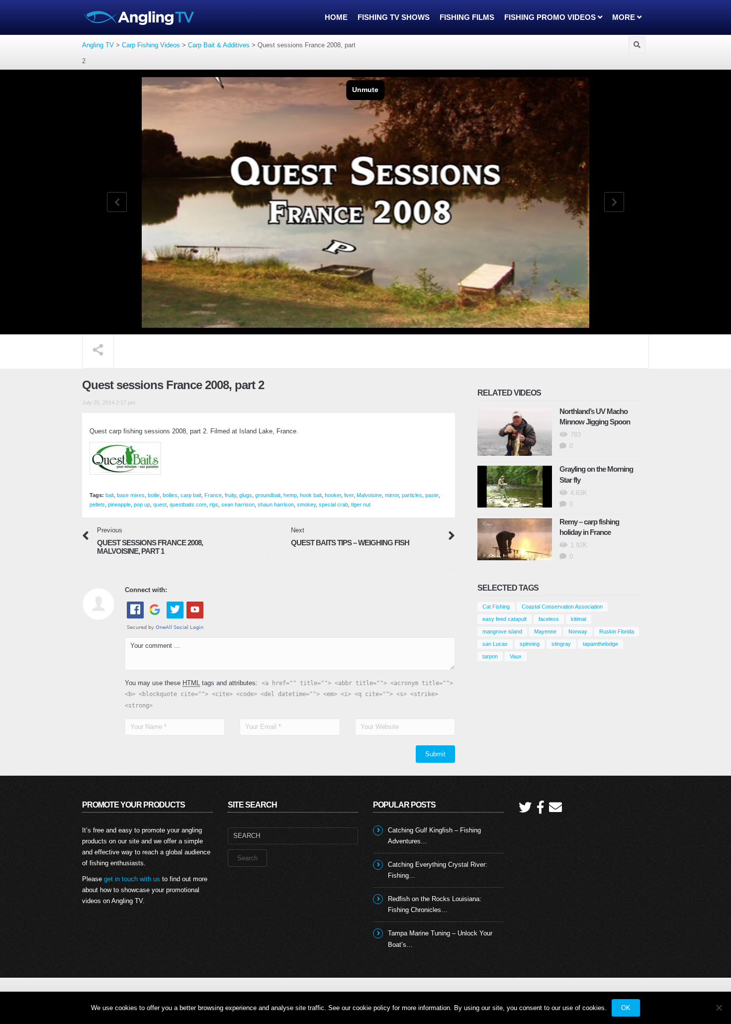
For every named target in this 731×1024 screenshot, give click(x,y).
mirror (392, 495)
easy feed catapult (504, 619)
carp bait (191, 495)
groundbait (267, 495)
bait (109, 495)
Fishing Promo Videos (551, 17)
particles (412, 495)
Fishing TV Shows (394, 17)
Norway (577, 631)
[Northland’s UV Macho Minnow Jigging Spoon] (514, 432)
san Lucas (495, 644)
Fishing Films (467, 17)
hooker (333, 495)
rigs (213, 505)
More (624, 17)
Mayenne (545, 631)
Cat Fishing (496, 607)
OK (626, 1008)
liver (349, 495)
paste (432, 495)
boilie (154, 495)
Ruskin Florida (616, 631)
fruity (230, 495)
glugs (245, 495)
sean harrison (238, 505)
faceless (549, 619)
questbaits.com (188, 505)
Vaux (516, 656)
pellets (97, 505)
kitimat (578, 619)
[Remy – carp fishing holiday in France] (514, 539)
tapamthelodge (600, 644)
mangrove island (502, 631)
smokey (306, 505)
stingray (561, 644)
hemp (290, 495)
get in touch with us (132, 879)
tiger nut (360, 505)
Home (336, 17)
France (213, 495)
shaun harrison (276, 505)
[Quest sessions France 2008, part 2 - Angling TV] (139, 17)
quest (160, 505)
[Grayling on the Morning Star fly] (514, 487)
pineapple (119, 505)
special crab (333, 505)
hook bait (311, 495)
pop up (142, 505)
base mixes (131, 495)
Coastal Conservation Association (562, 607)
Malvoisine (369, 495)
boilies (170, 495)
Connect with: (146, 590)
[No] (719, 1008)
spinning (530, 644)
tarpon (490, 656)
